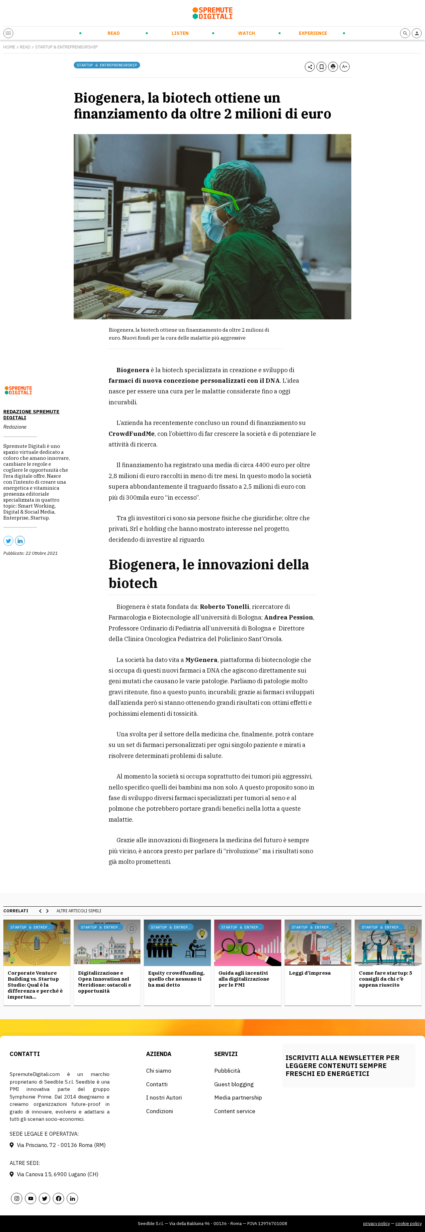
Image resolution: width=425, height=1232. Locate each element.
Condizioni (159, 1111)
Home (9, 47)
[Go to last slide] (40, 911)
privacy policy (376, 1223)
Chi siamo (158, 1070)
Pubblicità (227, 1070)
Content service (234, 1111)
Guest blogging (234, 1084)
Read (114, 33)
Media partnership (238, 1097)
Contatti (157, 1084)
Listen (180, 33)
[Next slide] (47, 911)
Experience (313, 33)
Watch (246, 33)
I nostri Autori (164, 1097)
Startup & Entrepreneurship (66, 47)
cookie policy (408, 1223)
